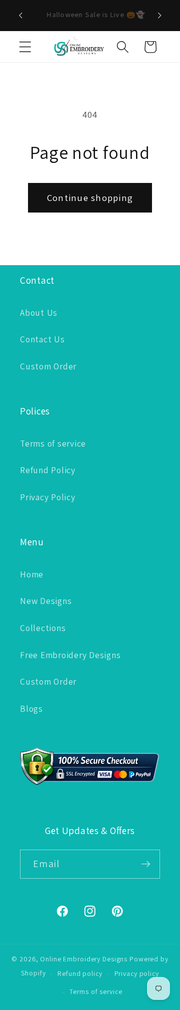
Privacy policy (136, 973)
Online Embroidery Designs (84, 958)
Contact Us (42, 339)
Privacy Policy (48, 497)
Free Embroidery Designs (70, 655)
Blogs (31, 708)
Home (32, 574)
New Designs (46, 601)
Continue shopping (90, 197)
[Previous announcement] (21, 16)
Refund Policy (48, 470)
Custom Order (48, 366)
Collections (43, 628)
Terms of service (53, 443)
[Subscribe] (146, 864)
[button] (25, 47)
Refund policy (80, 973)
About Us (39, 312)
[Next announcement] (159, 16)
